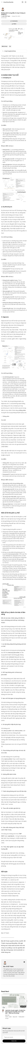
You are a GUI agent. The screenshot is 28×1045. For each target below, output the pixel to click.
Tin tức (6, 1018)
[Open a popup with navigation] (2, 2)
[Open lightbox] (25, 178)
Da (10, 46)
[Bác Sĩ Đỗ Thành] (2, 9)
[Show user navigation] (25, 2)
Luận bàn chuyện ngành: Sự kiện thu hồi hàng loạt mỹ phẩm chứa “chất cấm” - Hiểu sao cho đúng (15, 1012)
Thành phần (21, 1016)
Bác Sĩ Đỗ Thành (6, 16)
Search (22, 2)
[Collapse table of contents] (3, 51)
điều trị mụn (4, 46)
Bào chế (15, 1016)
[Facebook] (24, 962)
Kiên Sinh (7, 1015)
